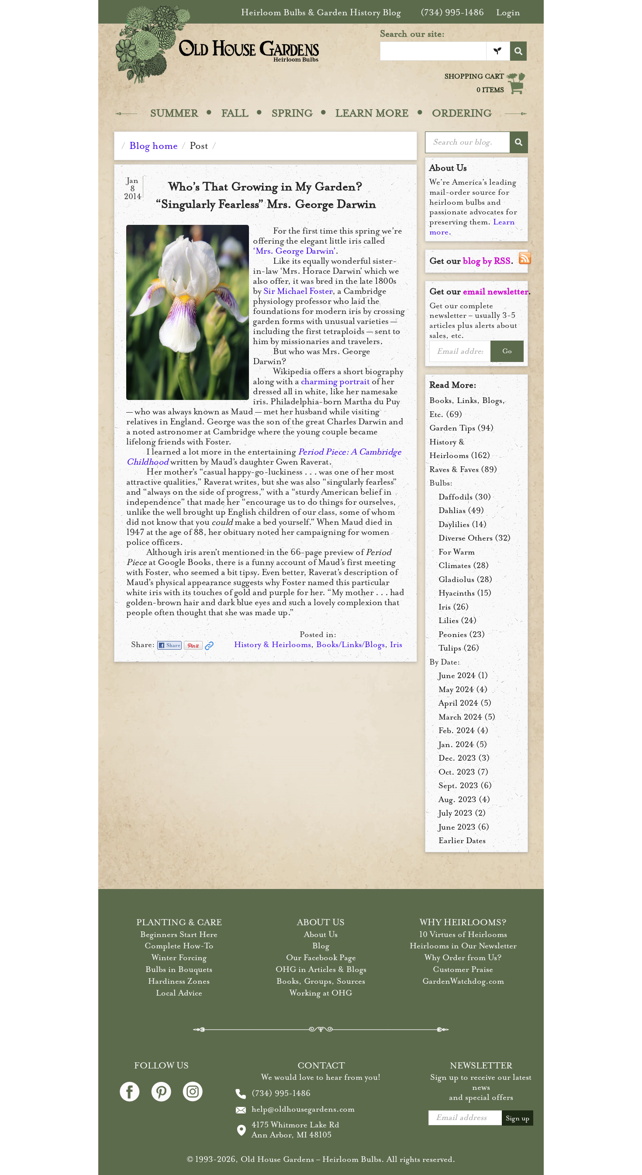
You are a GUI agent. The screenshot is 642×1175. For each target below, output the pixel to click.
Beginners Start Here (178, 934)
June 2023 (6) (464, 827)
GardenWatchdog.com (463, 981)
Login (508, 12)
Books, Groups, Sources (320, 981)
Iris (396, 644)
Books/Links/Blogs (350, 644)
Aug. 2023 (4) (464, 799)
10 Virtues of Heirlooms (463, 934)
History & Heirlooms (272, 644)
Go (507, 351)
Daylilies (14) (462, 524)
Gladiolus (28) (465, 579)
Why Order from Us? (463, 957)
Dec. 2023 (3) (464, 758)
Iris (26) (453, 607)
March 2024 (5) (467, 717)
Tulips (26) (459, 648)
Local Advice (179, 993)
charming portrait (335, 381)
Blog (320, 946)
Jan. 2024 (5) (462, 744)
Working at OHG (321, 993)
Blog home (153, 145)
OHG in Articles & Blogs (321, 969)
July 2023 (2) (462, 813)
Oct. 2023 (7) (463, 772)
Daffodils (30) (464, 497)
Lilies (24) (457, 620)
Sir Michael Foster (297, 291)
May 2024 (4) (463, 689)
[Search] (518, 51)
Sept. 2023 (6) (465, 785)
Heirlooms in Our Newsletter (463, 946)
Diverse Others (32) (474, 538)
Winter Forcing (179, 957)
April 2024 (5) (465, 703)
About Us (321, 934)
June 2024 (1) (463, 675)
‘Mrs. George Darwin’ (294, 250)
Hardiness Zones (179, 981)
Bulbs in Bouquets (178, 969)
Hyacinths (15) (465, 593)
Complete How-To (179, 946)
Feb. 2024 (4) (463, 730)
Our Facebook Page (321, 957)
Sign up (517, 1118)
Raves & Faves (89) (463, 469)
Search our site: (412, 33)
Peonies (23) (461, 634)
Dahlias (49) (461, 510)
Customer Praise (463, 969)
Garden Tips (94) (461, 428)
